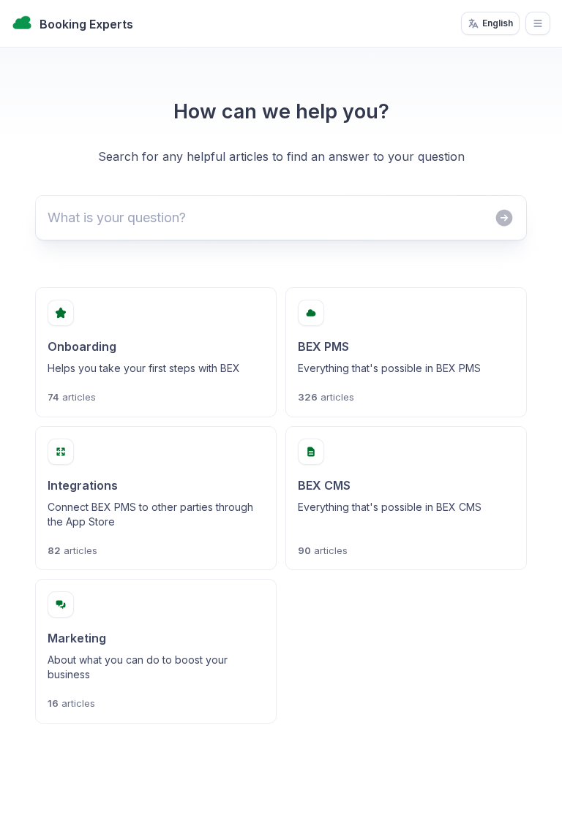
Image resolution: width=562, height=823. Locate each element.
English (497, 23)
